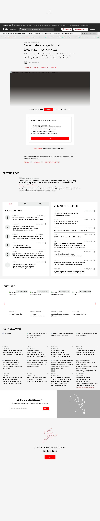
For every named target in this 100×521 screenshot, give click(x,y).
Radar (71, 33)
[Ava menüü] (10, 25)
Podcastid (18, 33)
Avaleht (4, 33)
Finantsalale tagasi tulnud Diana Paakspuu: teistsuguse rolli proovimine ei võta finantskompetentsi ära (25, 228)
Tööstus (26, 162)
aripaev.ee (65, 25)
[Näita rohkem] (91, 25)
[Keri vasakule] (4, 303)
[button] (26, 408)
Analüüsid (57, 251)
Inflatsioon (37, 162)
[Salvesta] (45, 215)
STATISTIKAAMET (51, 162)
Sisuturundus (48, 33)
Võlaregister (57, 33)
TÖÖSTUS (27, 42)
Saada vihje (65, 33)
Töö (42, 33)
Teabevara (36, 33)
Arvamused (5, 373)
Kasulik (14, 262)
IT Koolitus (12, 311)
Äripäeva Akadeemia (35, 311)
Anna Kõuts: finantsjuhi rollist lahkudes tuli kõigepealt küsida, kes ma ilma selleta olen (37, 379)
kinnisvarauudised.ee (74, 25)
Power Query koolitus (79, 314)
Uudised (14, 243)
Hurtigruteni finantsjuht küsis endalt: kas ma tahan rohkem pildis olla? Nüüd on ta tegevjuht (12, 352)
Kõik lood (11, 33)
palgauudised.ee (37, 25)
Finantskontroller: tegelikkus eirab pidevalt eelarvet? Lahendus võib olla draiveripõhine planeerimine (23, 266)
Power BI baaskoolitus (16, 314)
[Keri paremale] (96, 303)
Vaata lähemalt (38, 148)
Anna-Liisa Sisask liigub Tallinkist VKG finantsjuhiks (71, 230)
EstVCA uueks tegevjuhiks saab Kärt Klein (67, 237)
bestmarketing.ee (46, 25)
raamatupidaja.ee (18, 25)
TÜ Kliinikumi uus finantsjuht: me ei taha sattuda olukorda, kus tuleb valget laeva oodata (85, 352)
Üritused (29, 33)
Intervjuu (15, 215)
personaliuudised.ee (57, 25)
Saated (14, 251)
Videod (24, 33)
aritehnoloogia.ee (27, 25)
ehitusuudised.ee (85, 25)
